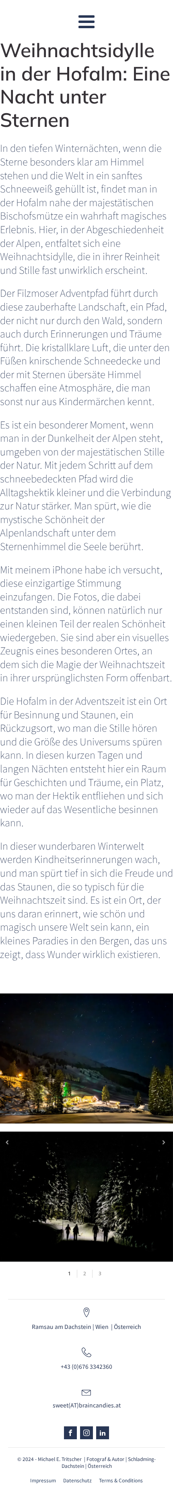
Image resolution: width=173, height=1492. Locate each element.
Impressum (43, 1480)
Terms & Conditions (121, 1480)
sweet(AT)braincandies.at (87, 1405)
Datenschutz (77, 1480)
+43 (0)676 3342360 (86, 1366)
